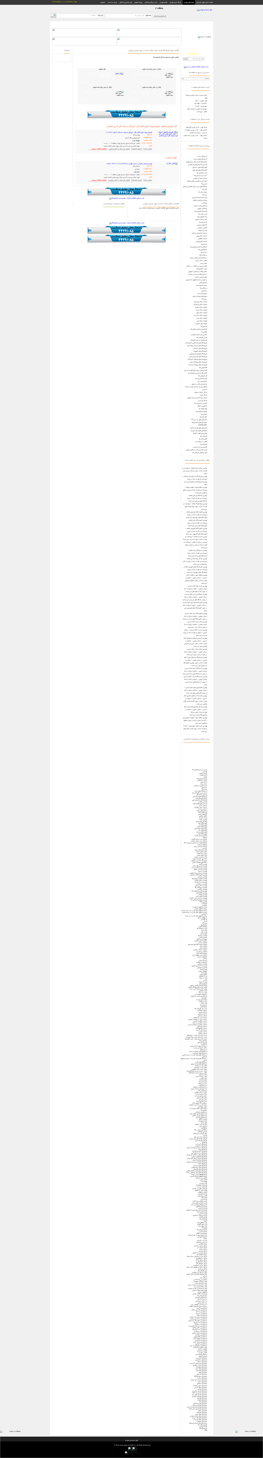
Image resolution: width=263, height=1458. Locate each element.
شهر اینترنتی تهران (131, 1440)
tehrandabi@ (192, 53)
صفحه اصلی (208, 23)
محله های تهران (189, 2)
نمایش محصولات (136, 149)
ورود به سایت (112, 2)
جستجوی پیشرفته (160, 16)
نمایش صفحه (147, 149)
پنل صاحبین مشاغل (125, 2)
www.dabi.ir (124, 1445)
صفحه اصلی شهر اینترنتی (204, 2)
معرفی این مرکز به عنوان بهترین (119, 149)
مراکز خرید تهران (175, 2)
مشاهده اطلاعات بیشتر (99, 149)
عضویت (102, 2)
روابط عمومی (138, 2)
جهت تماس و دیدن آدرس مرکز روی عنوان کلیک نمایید (122, 146)
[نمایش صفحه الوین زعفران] (172, 163)
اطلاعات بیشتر (85, 82)
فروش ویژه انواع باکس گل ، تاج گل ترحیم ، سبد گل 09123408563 (128, 132)
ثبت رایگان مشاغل (150, 2)
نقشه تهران (163, 2)
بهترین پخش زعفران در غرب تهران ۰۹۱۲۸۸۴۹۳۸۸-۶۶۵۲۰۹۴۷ (129, 164)
